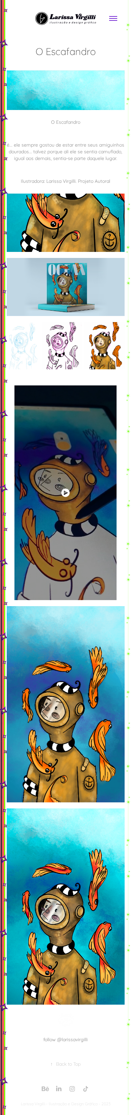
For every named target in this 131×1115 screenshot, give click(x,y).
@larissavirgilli (72, 1039)
